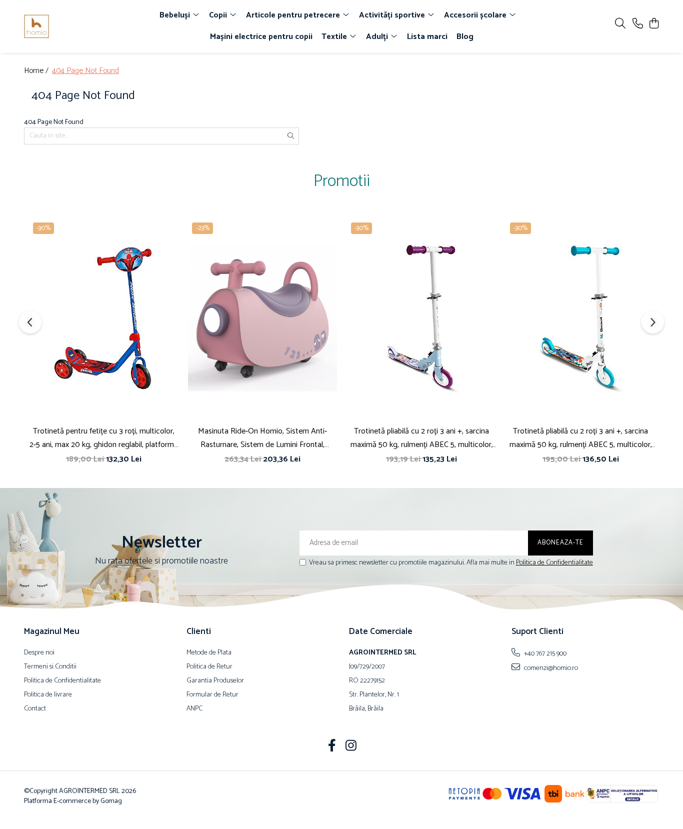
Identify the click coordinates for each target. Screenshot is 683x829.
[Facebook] (332, 747)
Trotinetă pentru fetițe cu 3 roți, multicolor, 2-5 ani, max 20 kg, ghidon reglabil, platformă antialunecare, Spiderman (104, 438)
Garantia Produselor (215, 681)
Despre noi (39, 653)
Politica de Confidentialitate (554, 562)
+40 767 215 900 (544, 653)
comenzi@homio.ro (550, 668)
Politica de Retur (209, 667)
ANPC (194, 709)
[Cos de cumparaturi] (653, 24)
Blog (465, 37)
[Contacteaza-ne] (637, 24)
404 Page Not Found (85, 71)
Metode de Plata (209, 653)
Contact (35, 709)
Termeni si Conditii (50, 667)
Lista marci (427, 37)
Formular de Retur (212, 695)
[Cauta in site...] (620, 24)
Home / (37, 71)
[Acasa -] (81, 26)
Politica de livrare (48, 695)
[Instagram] (351, 747)
